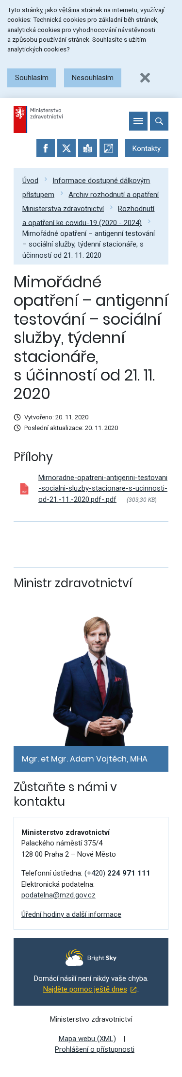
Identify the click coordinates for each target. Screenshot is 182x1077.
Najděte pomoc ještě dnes (85, 989)
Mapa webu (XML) (87, 1038)
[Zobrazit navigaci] (138, 121)
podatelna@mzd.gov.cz (58, 895)
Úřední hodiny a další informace (71, 914)
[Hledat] (159, 121)
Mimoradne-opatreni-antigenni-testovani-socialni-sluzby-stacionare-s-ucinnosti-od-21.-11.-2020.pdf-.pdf (102, 488)
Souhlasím (32, 77)
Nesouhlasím (93, 77)
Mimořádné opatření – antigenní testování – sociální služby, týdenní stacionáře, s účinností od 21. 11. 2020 (88, 244)
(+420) (117, 873)
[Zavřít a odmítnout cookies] (145, 77)
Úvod (30, 180)
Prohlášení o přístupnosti (94, 1049)
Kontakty (146, 148)
